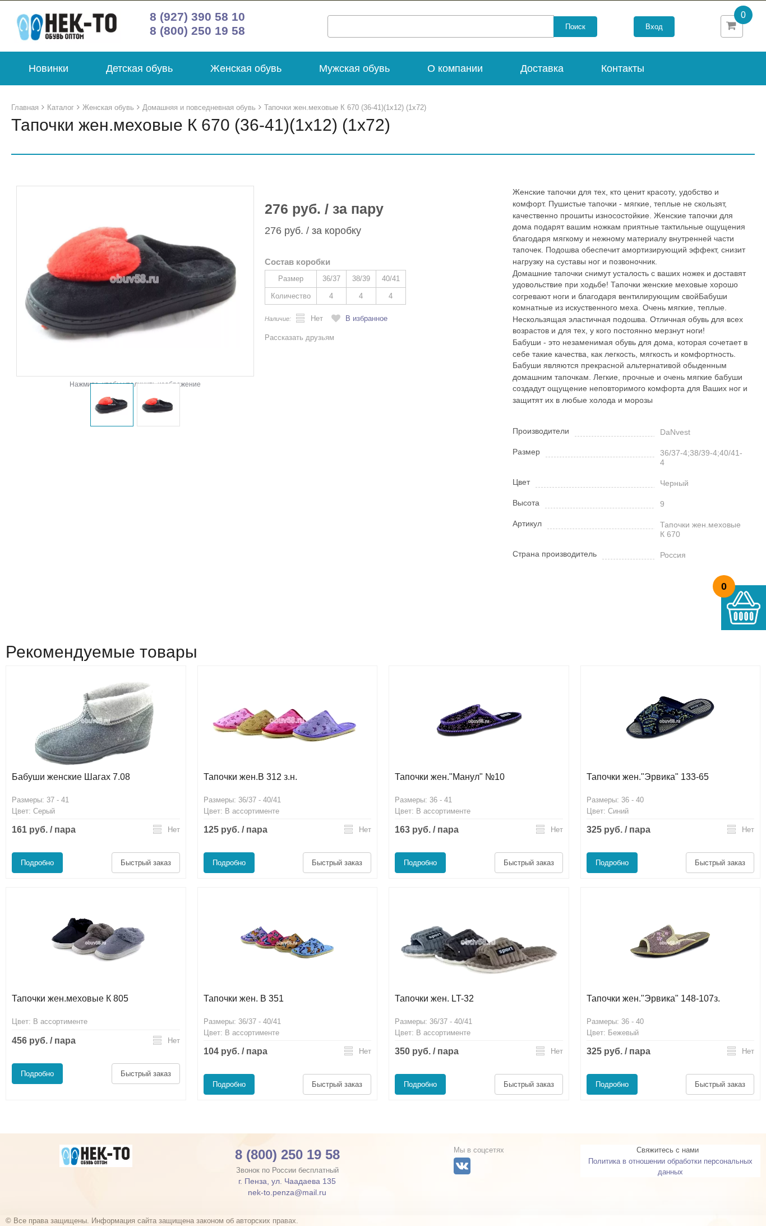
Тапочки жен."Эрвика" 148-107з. (653, 998)
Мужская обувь (354, 68)
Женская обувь (246, 68)
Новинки (48, 68)
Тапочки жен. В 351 (244, 998)
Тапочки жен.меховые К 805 (70, 998)
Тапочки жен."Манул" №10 (450, 777)
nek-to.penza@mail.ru (287, 1192)
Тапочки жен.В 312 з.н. (250, 777)
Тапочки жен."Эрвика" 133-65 (648, 777)
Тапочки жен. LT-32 (434, 998)
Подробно (37, 862)
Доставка (542, 68)
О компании (455, 68)
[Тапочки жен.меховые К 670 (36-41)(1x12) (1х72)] (135, 281)
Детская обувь (139, 68)
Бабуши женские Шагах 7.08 (71, 777)
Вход (654, 26)
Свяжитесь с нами (667, 1150)
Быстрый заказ (146, 862)
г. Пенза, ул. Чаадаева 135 (287, 1181)
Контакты (622, 68)
